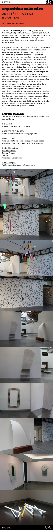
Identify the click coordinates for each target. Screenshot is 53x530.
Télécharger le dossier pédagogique (18, 165)
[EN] (9, 527)
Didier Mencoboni (10, 148)
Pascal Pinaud (8, 153)
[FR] (4, 527)
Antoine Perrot (9, 150)
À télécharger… (9, 162)
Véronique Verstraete (12, 158)
